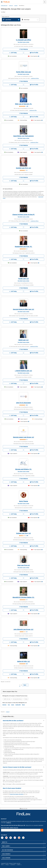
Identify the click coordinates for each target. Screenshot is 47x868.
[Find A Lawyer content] (44, 846)
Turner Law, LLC (23, 278)
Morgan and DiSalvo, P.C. (23, 469)
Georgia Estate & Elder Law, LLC (23, 309)
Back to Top (24, 808)
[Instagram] (15, 838)
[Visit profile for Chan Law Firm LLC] (23, 559)
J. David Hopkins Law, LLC (23, 370)
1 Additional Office (33, 110)
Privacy (7, 864)
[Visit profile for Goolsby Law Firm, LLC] (23, 161)
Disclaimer (13, 864)
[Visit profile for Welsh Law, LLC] (23, 333)
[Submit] (41, 830)
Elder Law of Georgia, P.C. (23, 104)
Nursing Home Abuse (17, 699)
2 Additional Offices (34, 142)
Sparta (12, 704)
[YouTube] (6, 838)
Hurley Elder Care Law (23, 72)
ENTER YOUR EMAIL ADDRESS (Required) (9, 827)
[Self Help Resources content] (44, 850)
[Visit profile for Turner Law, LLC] (23, 272)
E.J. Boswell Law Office (23, 40)
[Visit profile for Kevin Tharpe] (23, 495)
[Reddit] (19, 838)
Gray (9, 704)
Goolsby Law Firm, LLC (23, 168)
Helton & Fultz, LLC (23, 661)
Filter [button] (4, 12)
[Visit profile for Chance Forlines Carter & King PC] (23, 208)
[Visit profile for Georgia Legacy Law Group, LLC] (23, 431)
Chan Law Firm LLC (23, 565)
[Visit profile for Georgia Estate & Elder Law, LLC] (23, 303)
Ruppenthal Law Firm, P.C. (23, 246)
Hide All (7, 711)
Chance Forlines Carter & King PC (23, 214)
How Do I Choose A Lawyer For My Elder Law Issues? (17, 767)
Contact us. (8, 822)
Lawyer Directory (4, 5)
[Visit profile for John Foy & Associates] (23, 396)
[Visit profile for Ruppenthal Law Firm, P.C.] (23, 240)
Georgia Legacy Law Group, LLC (23, 437)
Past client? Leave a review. (23, 42)
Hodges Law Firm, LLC (23, 533)
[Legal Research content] (44, 854)
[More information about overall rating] (27, 106)
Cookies (18, 864)
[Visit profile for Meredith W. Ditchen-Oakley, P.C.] (23, 591)
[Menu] (1, 2)
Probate (26, 699)
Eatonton (4, 704)
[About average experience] (38, 56)
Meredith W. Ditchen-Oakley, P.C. (23, 597)
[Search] (44, 2)
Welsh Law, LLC (23, 340)
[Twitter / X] (10, 838)
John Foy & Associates (23, 403)
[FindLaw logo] (7, 2)
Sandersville (18, 704)
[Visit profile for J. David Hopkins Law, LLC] (23, 364)
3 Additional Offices (35, 78)
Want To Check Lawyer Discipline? (12, 788)
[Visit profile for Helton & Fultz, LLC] (23, 655)
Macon (23, 704)
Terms (2, 864)
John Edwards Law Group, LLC (23, 629)
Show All (2, 711)
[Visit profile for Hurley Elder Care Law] (23, 65)
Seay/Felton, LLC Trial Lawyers (23, 136)
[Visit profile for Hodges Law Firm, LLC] (23, 527)
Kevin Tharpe (23, 501)
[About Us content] (44, 842)
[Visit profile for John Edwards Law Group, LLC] (23, 623)
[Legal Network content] (44, 858)
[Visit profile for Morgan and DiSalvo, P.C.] (23, 463)
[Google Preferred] (23, 838)
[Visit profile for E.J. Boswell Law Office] (23, 33)
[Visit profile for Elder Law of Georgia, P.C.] (23, 97)
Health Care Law (7, 699)
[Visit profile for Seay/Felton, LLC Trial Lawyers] (23, 129)
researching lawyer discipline (16, 794)
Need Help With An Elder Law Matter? (13, 720)
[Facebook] (2, 838)
